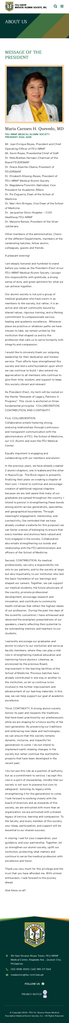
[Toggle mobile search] (55, 6)
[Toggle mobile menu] (62, 6)
